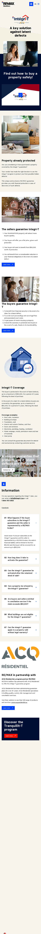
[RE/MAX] (7, 4)
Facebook (5, 508)
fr (35, 4)
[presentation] (20, 523)
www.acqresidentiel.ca (19, 702)
